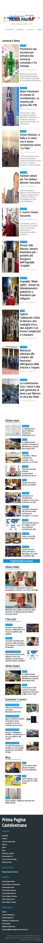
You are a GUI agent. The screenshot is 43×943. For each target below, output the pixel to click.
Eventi (4, 847)
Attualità (9, 29)
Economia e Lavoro (8, 853)
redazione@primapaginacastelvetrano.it (15, 929)
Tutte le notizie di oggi (9, 859)
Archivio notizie (7, 862)
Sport (3, 850)
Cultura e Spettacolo (8, 842)
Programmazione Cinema (10, 872)
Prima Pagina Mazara (9, 893)
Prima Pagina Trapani (9, 902)
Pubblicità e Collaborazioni (10, 921)
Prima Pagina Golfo (8, 887)
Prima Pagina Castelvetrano (11, 884)
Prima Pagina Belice (8, 881)
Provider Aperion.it (8, 918)
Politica (30, 29)
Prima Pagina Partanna (9, 896)
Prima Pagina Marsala (9, 890)
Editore (4, 912)
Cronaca (20, 29)
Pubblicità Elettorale (8, 927)
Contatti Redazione (8, 915)
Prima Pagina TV (7, 856)
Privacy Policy (6, 924)
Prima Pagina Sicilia (8, 899)
